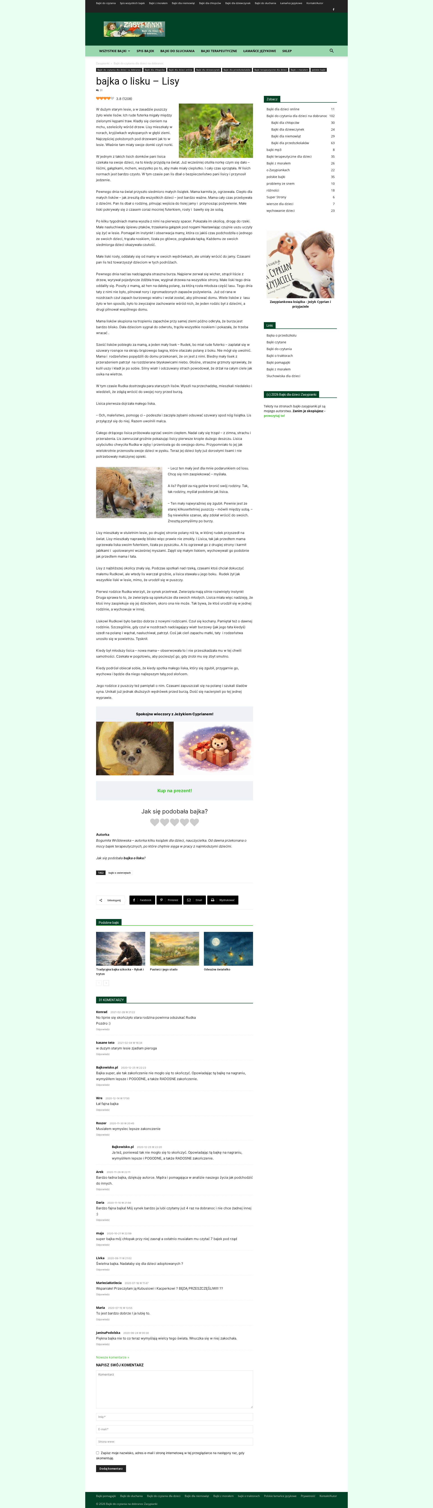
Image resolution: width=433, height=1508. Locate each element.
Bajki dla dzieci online (180, 69)
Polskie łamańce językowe (280, 1496)
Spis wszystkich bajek (132, 3)
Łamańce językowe (291, 3)
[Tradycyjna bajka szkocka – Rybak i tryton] (120, 949)
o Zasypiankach (278, 170)
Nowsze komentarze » (112, 1357)
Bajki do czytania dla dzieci (163, 1496)
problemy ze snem (281, 183)
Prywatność (308, 1496)
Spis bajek (145, 51)
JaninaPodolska (108, 1332)
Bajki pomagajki (278, 362)
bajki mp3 (274, 150)
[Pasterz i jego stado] (174, 949)
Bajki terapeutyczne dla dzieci (270, 69)
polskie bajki (318, 69)
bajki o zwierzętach (119, 872)
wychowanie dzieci (281, 210)
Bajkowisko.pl (107, 1067)
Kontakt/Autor (314, 3)
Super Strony (276, 197)
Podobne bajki (109, 922)
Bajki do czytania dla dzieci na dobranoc (119, 69)
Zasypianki (102, 63)
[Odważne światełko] (228, 949)
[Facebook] (333, 9)
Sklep (287, 51)
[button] (331, 51)
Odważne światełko (217, 969)
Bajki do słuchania (265, 3)
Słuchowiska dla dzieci (283, 376)
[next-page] (106, 983)
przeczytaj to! (274, 415)
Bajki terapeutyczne (219, 51)
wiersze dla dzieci (280, 204)
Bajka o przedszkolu (282, 335)
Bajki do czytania (106, 3)
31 (101, 90)
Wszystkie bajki (113, 51)
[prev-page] (99, 983)
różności (273, 190)
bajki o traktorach (249, 1496)
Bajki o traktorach (280, 355)
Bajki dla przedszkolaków (237, 69)
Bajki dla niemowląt (183, 3)
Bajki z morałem (158, 3)
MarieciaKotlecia (109, 1283)
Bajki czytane (276, 342)
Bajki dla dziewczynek (238, 3)
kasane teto (105, 1042)
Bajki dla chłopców (210, 3)
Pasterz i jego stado (163, 969)
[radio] (154, 823)
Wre (99, 1098)
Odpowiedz (103, 1029)
